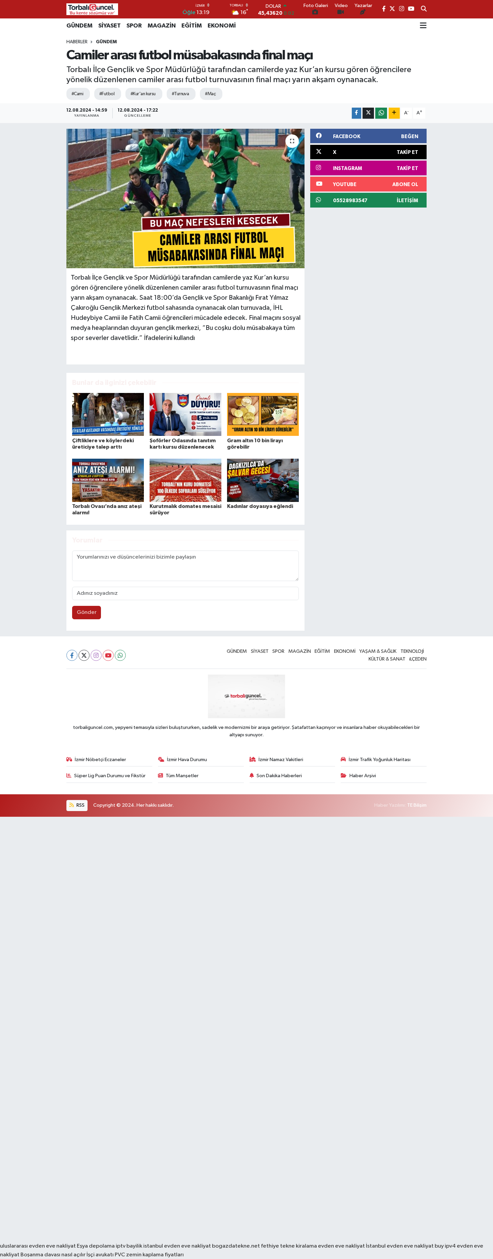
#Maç (210, 94)
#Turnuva (180, 94)
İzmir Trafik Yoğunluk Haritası (379, 759)
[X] (84, 655)
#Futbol (106, 94)
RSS (80, 805)
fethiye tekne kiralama (289, 1246)
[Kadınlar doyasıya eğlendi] (263, 480)
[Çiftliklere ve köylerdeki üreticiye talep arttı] (108, 414)
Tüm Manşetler (182, 775)
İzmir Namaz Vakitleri (281, 759)
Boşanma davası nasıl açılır (53, 1255)
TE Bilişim (417, 805)
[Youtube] (108, 655)
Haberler (77, 42)
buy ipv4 (446, 1246)
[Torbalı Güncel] (92, 9)
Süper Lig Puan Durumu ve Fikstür (110, 775)
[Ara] (424, 9)
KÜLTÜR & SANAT (387, 659)
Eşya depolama (96, 1246)
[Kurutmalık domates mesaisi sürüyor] (185, 480)
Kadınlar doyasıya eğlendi (260, 506)
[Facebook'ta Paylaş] (356, 113)
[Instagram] (96, 655)
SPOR (134, 26)
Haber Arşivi (362, 775)
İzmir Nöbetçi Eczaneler (100, 759)
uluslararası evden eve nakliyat (38, 1246)
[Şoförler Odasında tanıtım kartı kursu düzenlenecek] (185, 414)
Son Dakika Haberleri (279, 775)
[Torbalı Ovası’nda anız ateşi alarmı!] (108, 480)
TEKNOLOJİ (412, 651)
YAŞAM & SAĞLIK (377, 651)
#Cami (77, 94)
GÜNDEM (79, 26)
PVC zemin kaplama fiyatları (149, 1255)
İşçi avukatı (100, 1255)
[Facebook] (71, 655)
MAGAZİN (162, 26)
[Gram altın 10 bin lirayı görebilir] (263, 414)
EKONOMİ (222, 26)
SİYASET (109, 26)
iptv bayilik (129, 1246)
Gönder (87, 612)
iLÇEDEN (418, 659)
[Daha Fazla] (394, 113)
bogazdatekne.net (236, 1246)
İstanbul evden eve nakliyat (400, 1246)
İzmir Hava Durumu (187, 759)
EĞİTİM (191, 26)
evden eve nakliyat (341, 1246)
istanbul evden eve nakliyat (177, 1246)
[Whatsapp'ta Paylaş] (381, 113)
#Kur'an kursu (143, 94)
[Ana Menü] (423, 25)
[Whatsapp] (120, 655)
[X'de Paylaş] (368, 113)
